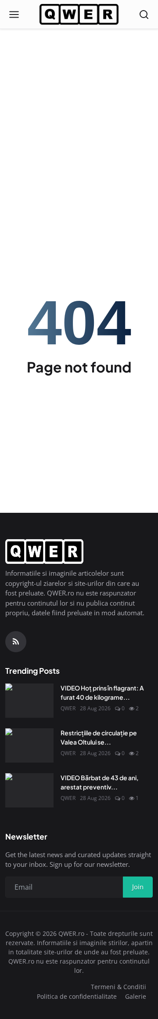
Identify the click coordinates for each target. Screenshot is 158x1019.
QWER (68, 708)
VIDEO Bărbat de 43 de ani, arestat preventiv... (100, 782)
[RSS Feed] (15, 641)
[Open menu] (14, 14)
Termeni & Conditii (118, 986)
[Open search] (143, 14)
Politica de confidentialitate (77, 996)
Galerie (135, 996)
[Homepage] (79, 14)
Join (138, 886)
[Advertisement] (79, 83)
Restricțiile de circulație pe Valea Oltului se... (99, 737)
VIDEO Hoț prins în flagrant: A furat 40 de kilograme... (102, 692)
